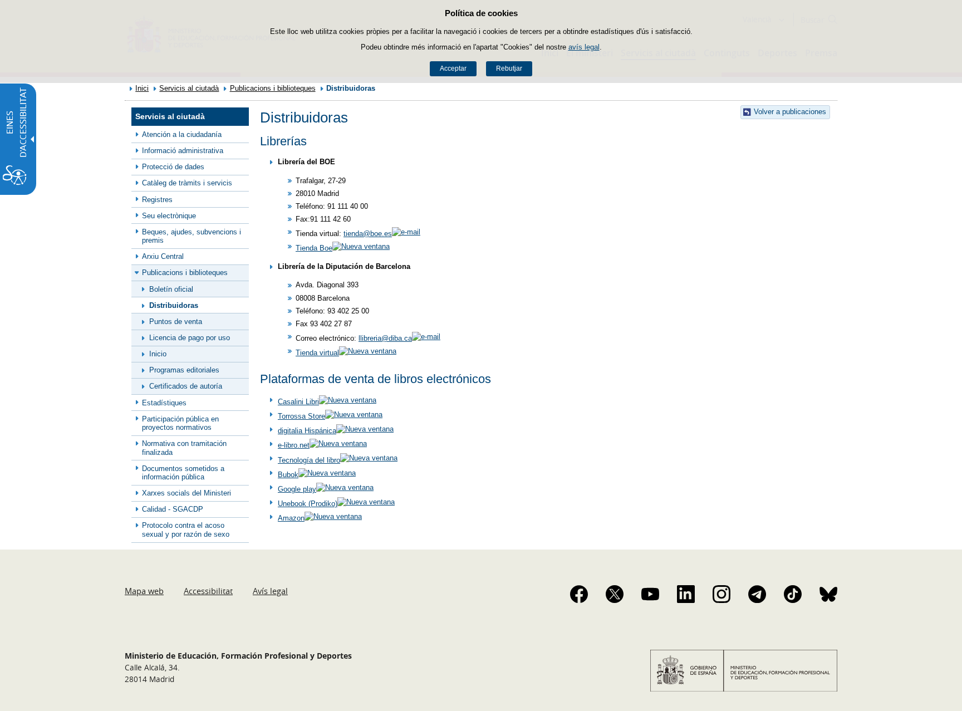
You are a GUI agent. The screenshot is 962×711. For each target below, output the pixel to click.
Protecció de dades (173, 167)
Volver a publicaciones (790, 111)
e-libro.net (294, 445)
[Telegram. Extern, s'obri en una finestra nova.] (757, 594)
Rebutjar (509, 68)
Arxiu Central (163, 256)
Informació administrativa (182, 150)
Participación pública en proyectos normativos (180, 423)
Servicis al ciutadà (189, 88)
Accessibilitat (208, 590)
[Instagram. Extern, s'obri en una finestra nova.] (721, 594)
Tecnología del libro (309, 460)
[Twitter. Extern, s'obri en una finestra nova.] (615, 594)
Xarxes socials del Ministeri (186, 493)
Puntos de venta (175, 321)
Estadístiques (164, 403)
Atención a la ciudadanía (182, 134)
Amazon (291, 518)
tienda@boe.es (367, 233)
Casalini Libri (298, 402)
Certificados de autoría (185, 386)
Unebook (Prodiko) (307, 503)
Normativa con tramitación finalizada (184, 447)
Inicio (157, 354)
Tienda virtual (317, 353)
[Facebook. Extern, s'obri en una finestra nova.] (579, 594)
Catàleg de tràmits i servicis (187, 183)
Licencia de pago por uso (189, 338)
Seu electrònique (169, 216)
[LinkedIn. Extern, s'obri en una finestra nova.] (686, 594)
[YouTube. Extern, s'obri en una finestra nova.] (650, 594)
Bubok (288, 474)
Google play (297, 489)
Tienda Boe (314, 248)
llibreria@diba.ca (385, 338)
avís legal (584, 47)
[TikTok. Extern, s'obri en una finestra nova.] (793, 594)
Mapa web (144, 590)
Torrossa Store (301, 416)
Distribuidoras (173, 305)
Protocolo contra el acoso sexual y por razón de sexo (185, 529)
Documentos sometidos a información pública (183, 472)
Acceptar (453, 68)
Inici (142, 88)
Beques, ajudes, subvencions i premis (191, 236)
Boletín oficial (171, 289)
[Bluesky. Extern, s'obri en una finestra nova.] (828, 594)
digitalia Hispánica (307, 430)
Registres (157, 199)
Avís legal (270, 590)
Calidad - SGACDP (172, 509)
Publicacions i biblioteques (273, 88)
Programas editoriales (184, 370)
